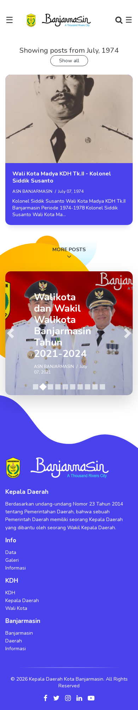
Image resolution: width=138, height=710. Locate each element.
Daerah (13, 640)
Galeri (12, 560)
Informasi (15, 568)
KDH (10, 592)
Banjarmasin (19, 633)
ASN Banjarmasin (32, 191)
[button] (10, 333)
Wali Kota (16, 608)
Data (10, 552)
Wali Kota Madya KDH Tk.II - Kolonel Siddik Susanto (61, 177)
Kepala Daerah (22, 600)
